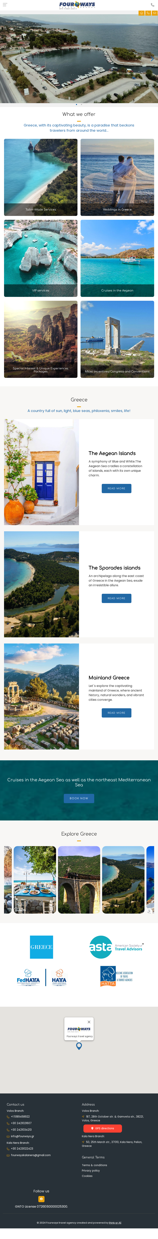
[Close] (89, 1022)
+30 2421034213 (21, 1130)
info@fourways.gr (22, 1136)
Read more (116, 488)
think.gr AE (115, 1222)
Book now (79, 798)
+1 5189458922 (20, 1117)
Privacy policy (91, 1170)
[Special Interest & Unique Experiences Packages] (41, 376)
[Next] (152, 59)
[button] (79, 1046)
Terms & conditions (94, 1165)
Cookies (87, 1176)
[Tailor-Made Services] (41, 214)
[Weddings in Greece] (117, 214)
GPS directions (104, 1128)
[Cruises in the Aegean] (117, 295)
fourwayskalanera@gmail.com (31, 1155)
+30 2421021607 (21, 1123)
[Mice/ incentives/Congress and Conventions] (117, 376)
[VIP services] (41, 295)
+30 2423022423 (22, 1149)
